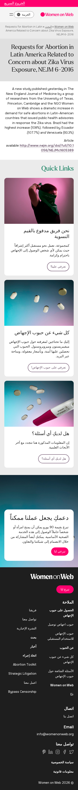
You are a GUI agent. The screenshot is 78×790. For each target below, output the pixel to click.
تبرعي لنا (59, 551)
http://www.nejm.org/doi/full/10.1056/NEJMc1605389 (47, 148)
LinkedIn (50, 751)
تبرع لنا (65, 589)
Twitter (71, 751)
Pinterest (44, 752)
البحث (48, 26)
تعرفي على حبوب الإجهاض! (48, 367)
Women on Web (64, 26)
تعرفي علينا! (58, 266)
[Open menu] (11, 14)
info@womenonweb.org (55, 734)
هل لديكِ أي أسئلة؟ (54, 459)
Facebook (64, 751)
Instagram (57, 751)
